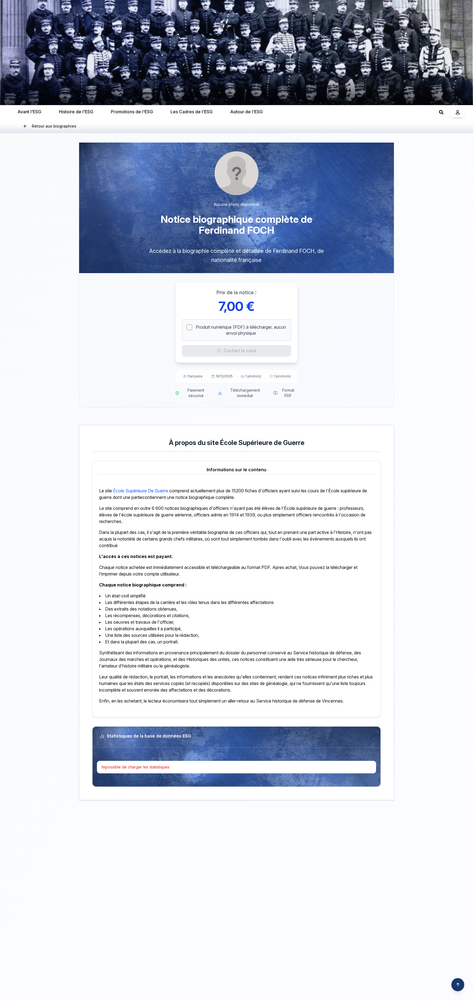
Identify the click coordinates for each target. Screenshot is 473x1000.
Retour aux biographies (54, 126)
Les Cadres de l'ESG (192, 111)
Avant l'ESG (29, 111)
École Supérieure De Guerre (140, 490)
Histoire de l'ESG (76, 111)
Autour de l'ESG (246, 111)
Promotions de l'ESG (132, 111)
